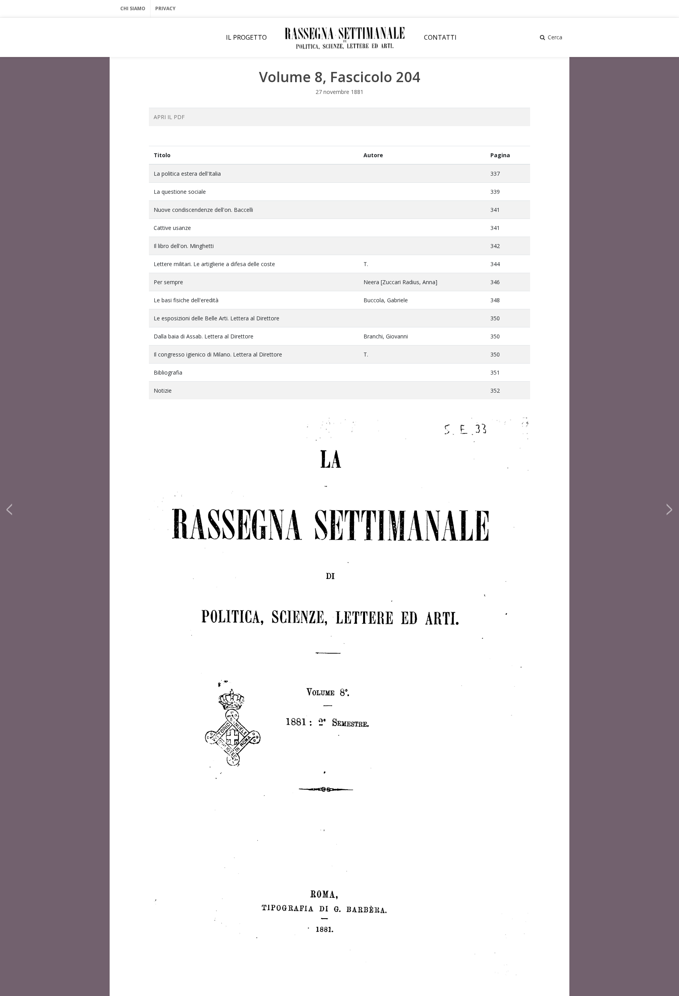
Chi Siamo (132, 8)
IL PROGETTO (246, 37)
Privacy (165, 8)
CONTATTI (440, 37)
